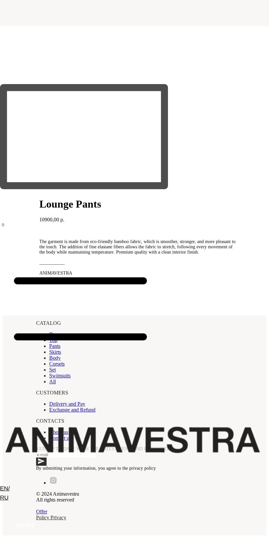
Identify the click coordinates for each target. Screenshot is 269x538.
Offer (41, 511)
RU (4, 497)
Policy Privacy (51, 517)
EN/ (5, 488)
